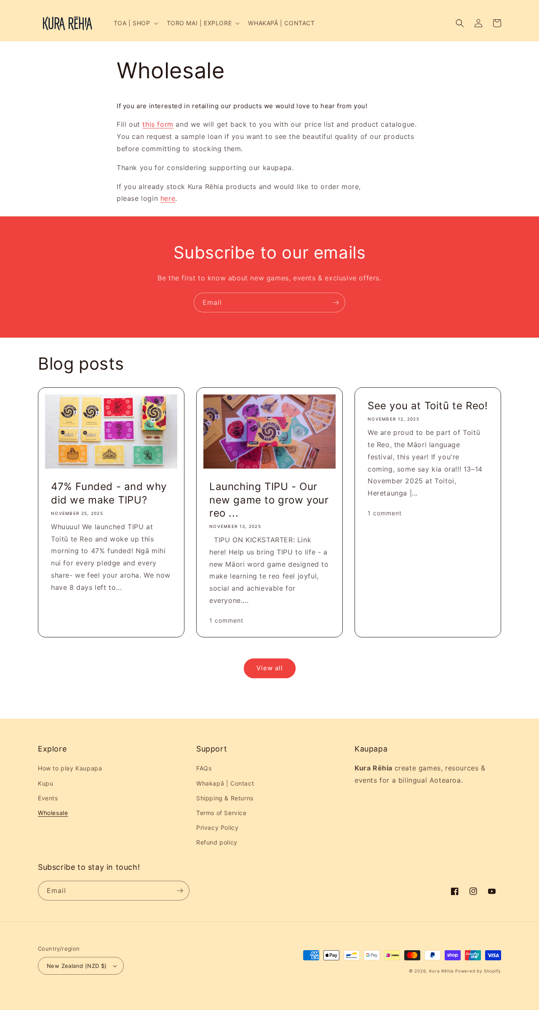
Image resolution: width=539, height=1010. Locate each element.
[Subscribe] (335, 302)
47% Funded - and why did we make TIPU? (109, 493)
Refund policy (216, 842)
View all (269, 668)
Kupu (45, 783)
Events (48, 798)
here (167, 198)
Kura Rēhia (441, 970)
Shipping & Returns (224, 798)
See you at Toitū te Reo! (428, 406)
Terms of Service (221, 812)
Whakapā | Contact (225, 783)
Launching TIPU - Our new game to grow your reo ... (269, 499)
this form (157, 124)
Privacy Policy (217, 827)
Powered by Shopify (478, 970)
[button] (135, 23)
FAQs (203, 768)
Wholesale (53, 812)
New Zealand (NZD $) (77, 965)
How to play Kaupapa (70, 768)
